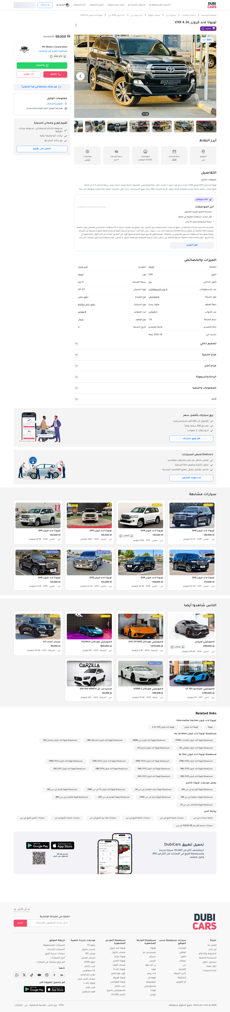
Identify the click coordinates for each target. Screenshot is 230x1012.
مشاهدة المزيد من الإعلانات (52, 51)
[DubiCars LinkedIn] (61, 975)
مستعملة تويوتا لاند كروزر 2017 (71, 769)
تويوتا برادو (119, 957)
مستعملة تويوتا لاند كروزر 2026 (198, 761)
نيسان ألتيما (119, 965)
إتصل (53, 74)
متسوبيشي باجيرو (116, 990)
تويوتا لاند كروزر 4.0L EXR (163, 727)
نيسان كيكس (88, 958)
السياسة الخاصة (207, 958)
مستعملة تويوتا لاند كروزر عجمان (62, 740)
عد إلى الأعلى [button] (23, 909)
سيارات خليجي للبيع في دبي (32, 818)
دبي (184, 965)
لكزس (152, 961)
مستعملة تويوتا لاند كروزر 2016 (199, 776)
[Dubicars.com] (204, 922)
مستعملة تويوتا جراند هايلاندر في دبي (154, 790)
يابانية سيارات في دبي (203, 818)
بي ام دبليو (151, 965)
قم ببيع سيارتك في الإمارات (50, 962)
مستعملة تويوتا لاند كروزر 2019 (114, 769)
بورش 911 (90, 954)
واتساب (40, 65)
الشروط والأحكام (207, 954)
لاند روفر (151, 973)
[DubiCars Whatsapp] (16, 975)
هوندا (153, 990)
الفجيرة (182, 969)
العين (183, 957)
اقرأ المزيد (192, 245)
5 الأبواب (152, 312)
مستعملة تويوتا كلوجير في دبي (116, 797)
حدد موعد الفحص (191, 478)
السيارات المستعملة (54, 945)
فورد (153, 969)
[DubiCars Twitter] (24, 975)
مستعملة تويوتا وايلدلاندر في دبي (198, 805)
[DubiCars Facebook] (54, 975)
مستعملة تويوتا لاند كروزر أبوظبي (197, 748)
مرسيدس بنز (149, 952)
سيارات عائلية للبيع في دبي (138, 818)
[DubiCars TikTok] (31, 975)
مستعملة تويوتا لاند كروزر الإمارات (197, 740)
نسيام (152, 957)
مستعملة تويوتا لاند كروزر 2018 (199, 769)
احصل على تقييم (42, 149)
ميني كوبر (90, 987)
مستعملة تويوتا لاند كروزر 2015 (156, 769)
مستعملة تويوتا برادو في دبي (158, 797)
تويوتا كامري (119, 961)
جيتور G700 (89, 962)
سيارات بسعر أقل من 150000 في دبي (194, 826)
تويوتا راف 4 (119, 969)
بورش (153, 995)
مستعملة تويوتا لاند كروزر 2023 (156, 776)
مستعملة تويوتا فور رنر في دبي (199, 790)
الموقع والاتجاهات (54, 104)
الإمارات (182, 948)
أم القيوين (181, 982)
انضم (20, 923)
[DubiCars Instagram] (46, 975)
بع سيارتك (45, 5)
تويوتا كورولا (119, 978)
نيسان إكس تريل (86, 979)
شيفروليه (151, 982)
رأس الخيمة (180, 973)
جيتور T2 (91, 945)
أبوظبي (182, 952)
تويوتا (210, 727)
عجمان (182, 961)
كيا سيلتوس (89, 971)
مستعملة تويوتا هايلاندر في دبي (74, 797)
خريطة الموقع (57, 940)
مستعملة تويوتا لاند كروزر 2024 (68, 761)
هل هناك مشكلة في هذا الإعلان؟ (39, 87)
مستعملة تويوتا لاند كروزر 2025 (155, 761)
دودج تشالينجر (88, 975)
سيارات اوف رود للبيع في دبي (103, 818)
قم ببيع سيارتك (191, 438)
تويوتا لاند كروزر (191, 727)
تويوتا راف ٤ (89, 983)
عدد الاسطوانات (157, 290)
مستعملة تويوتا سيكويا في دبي (199, 797)
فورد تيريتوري (88, 992)
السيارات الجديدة (56, 949)
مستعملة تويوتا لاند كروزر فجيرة (154, 748)
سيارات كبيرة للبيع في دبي (172, 818)
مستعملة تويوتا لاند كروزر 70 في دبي (108, 790)
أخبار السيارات (58, 958)
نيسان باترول (118, 952)
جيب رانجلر (120, 986)
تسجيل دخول (25, 5)
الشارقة (182, 978)
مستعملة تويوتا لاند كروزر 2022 (111, 761)
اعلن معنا (211, 966)
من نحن (212, 949)
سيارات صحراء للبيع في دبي (67, 818)
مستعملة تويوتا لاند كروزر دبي (152, 740)
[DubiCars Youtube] (39, 975)
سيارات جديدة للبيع (55, 954)
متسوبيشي (150, 986)
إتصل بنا (212, 945)
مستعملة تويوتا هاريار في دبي (64, 790)
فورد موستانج (118, 973)
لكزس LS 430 (118, 995)
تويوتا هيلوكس (117, 982)
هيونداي (152, 978)
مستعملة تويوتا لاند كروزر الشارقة (107, 740)
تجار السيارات (209, 971)
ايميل (27, 74)
